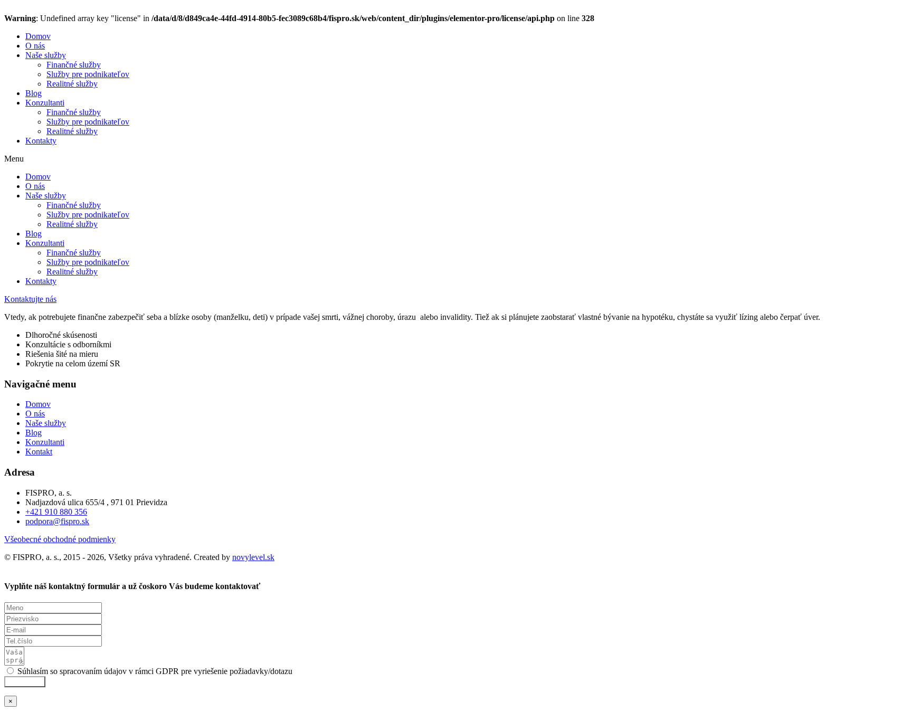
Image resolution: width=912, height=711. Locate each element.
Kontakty (40, 140)
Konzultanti (44, 102)
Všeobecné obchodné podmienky (60, 539)
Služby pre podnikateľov (87, 74)
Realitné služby (72, 83)
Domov (38, 36)
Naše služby (45, 55)
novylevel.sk (253, 557)
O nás (35, 45)
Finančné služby (73, 64)
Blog (33, 93)
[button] (456, 159)
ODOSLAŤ (24, 682)
